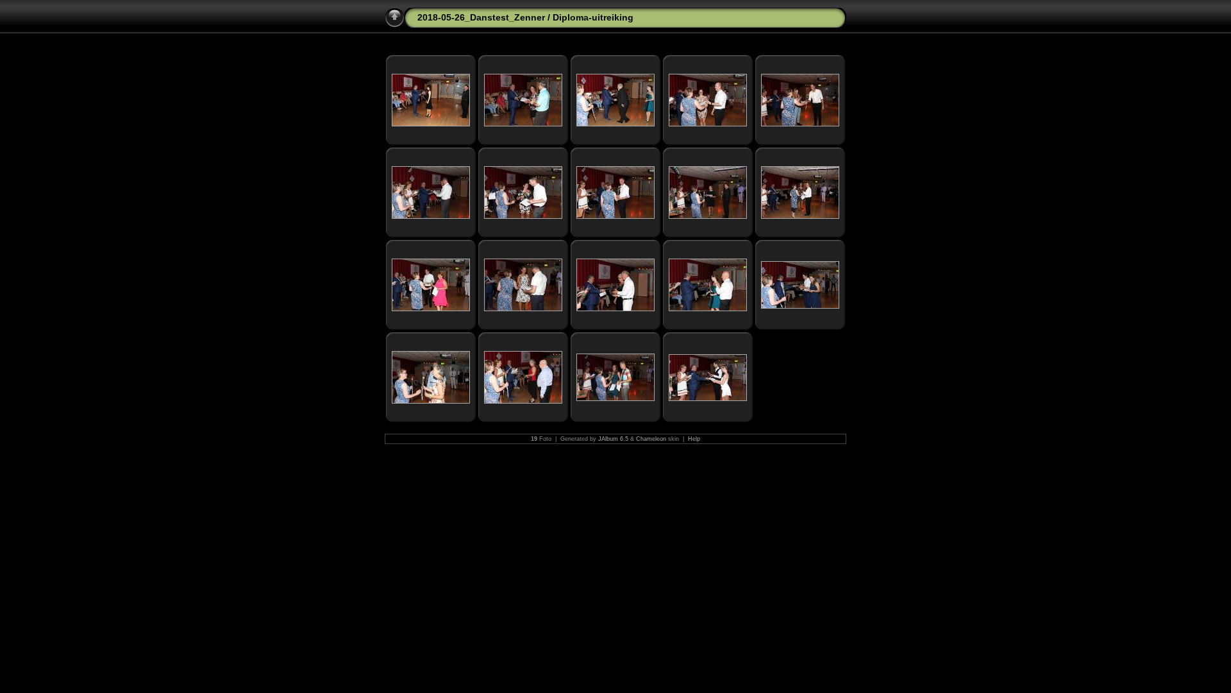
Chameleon (651, 439)
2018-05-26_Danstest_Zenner (481, 17)
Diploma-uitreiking (593, 17)
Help (694, 439)
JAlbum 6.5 (613, 439)
